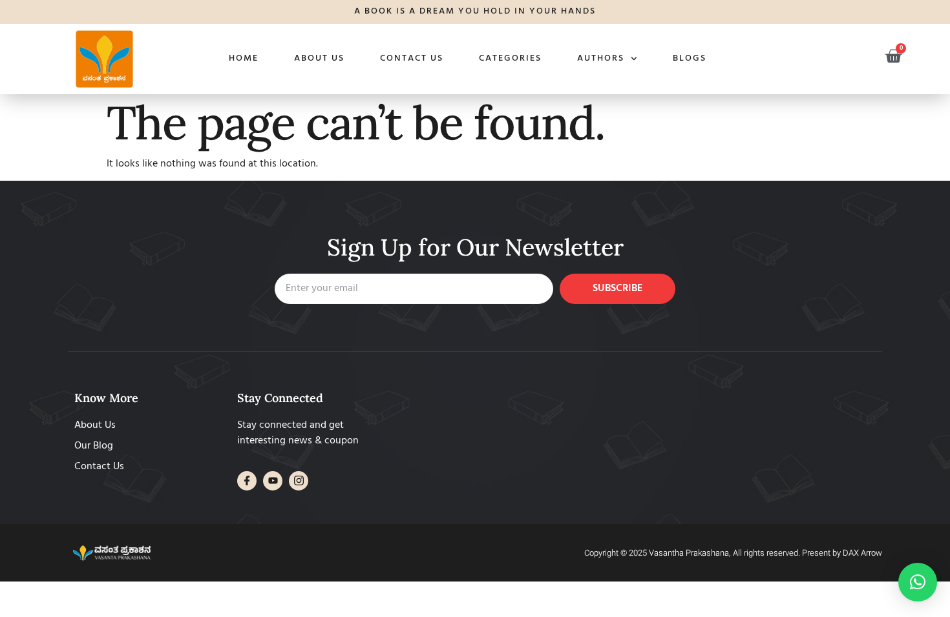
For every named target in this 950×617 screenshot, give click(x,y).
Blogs (689, 58)
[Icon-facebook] (247, 481)
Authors (600, 58)
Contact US (411, 58)
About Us (319, 58)
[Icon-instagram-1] (298, 481)
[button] (917, 582)
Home (244, 58)
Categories (510, 58)
